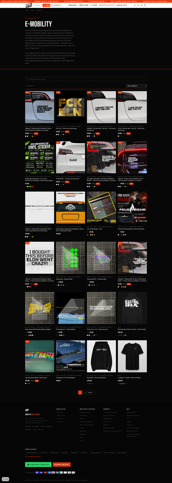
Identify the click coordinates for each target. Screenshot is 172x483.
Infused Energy (95, 452)
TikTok (35, 429)
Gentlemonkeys (122, 452)
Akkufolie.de (60, 421)
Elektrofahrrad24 (32, 452)
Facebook (28, 426)
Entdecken (72, 5)
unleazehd (74, 452)
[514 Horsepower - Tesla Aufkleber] (70, 308)
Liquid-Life (44, 452)
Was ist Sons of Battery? (87, 425)
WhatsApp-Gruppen (109, 428)
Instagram (35, 426)
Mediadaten (83, 431)
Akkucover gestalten (107, 5)
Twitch (40, 429)
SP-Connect (84, 452)
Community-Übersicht (109, 412)
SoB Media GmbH (85, 412)
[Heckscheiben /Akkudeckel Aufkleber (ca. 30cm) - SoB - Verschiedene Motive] (70, 207)
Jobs (81, 437)
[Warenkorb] (145, 5)
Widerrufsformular (132, 431)
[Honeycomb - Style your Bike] (70, 258)
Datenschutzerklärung (133, 415)
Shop (47, 5)
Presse (82, 428)
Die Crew (82, 418)
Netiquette (83, 434)
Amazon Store (61, 415)
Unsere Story (83, 415)
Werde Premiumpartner (86, 421)
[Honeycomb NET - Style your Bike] (101, 258)
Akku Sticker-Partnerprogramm (112, 431)
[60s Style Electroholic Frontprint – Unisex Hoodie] (132, 308)
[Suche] (138, 5)
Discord (49, 426)
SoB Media (84, 480)
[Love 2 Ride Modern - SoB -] (101, 207)
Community (57, 5)
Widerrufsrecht (131, 412)
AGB (128, 418)
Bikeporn (105, 425)
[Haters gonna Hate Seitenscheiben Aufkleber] (39, 308)
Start (27, 10)
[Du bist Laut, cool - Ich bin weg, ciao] (101, 308)
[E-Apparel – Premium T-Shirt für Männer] (132, 356)
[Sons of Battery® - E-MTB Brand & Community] (28, 5)
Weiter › (90, 392)
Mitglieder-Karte (108, 418)
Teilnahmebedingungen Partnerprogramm (133, 435)
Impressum (130, 425)
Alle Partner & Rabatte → (33, 456)
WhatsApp (28, 429)
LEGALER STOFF (121, 5)
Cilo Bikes (65, 452)
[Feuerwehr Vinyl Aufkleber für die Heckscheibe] (132, 207)
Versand (129, 421)
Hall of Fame (106, 421)
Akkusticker (83, 5)
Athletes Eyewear (109, 452)
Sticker (94, 5)
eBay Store (60, 412)
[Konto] (141, 5)
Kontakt (82, 440)
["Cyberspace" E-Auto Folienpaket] (70, 356)
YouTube (43, 426)
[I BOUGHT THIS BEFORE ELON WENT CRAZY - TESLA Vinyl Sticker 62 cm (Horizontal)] (39, 207)
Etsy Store (60, 418)
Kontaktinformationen (133, 428)
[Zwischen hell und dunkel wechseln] (134, 5)
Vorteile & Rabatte (108, 415)
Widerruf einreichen (62, 464)
